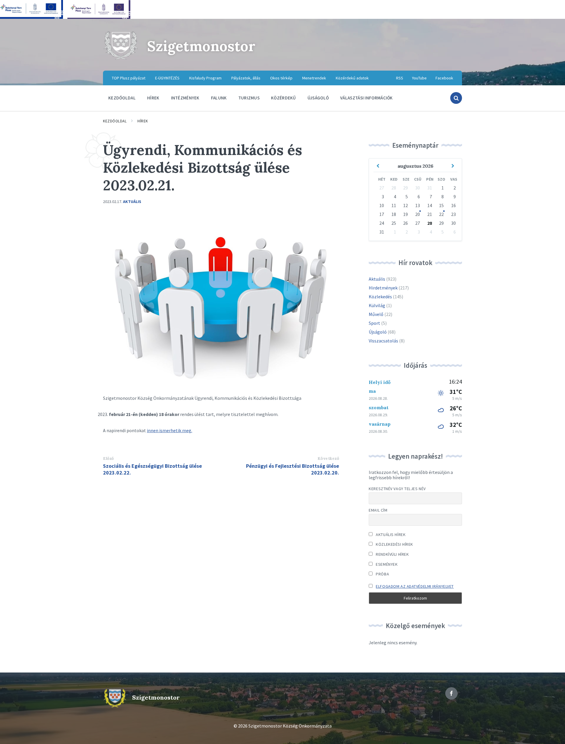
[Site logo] (120, 59)
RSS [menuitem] (399, 78)
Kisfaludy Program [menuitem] (205, 78)
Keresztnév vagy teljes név (397, 488)
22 (441, 214)
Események (386, 564)
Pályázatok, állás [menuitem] (245, 78)
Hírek (142, 121)
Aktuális (132, 201)
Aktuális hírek (390, 534)
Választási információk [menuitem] (366, 98)
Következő (328, 458)
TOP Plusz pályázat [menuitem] (128, 78)
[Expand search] (456, 98)
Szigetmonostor (201, 46)
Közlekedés (380, 296)
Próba (382, 574)
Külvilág (377, 305)
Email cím (378, 510)
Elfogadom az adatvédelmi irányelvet (415, 586)
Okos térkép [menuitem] (281, 78)
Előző (108, 458)
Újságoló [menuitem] (318, 98)
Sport (374, 323)
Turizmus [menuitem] (249, 98)
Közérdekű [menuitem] (283, 98)
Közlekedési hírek (394, 544)
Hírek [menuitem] (153, 98)
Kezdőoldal (115, 121)
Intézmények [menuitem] (185, 98)
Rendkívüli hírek (392, 554)
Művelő (376, 314)
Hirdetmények (383, 288)
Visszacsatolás (383, 341)
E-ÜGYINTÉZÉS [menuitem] (167, 78)
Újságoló (378, 332)
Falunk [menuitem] (219, 98)
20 (417, 214)
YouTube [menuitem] (419, 78)
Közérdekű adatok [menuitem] (352, 78)
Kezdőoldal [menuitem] (122, 98)
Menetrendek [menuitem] (314, 78)
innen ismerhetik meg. (169, 430)
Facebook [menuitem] (444, 78)
